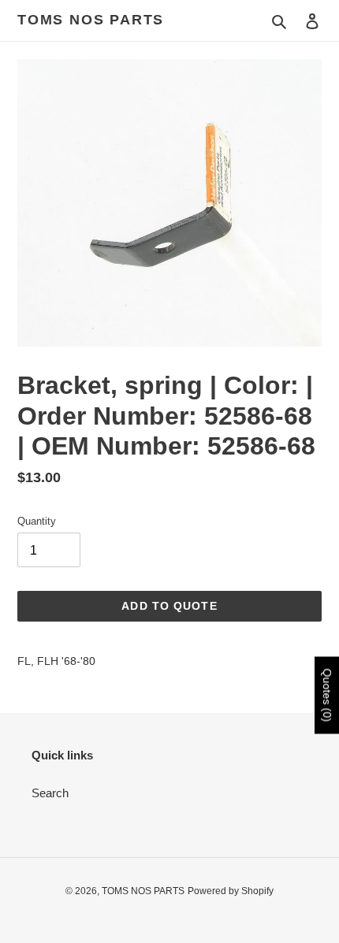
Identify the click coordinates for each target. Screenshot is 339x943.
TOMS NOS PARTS (90, 20)
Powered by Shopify (231, 891)
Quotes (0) (327, 695)
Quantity (36, 521)
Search (50, 793)
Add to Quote (169, 606)
